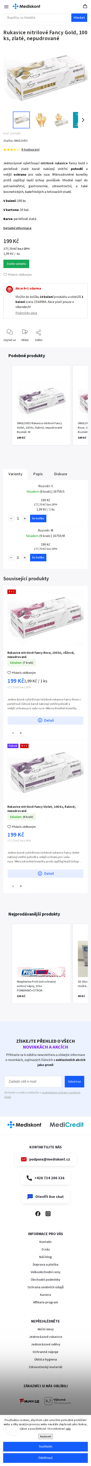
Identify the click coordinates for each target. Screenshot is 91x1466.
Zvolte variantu (16, 264)
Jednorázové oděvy (45, 1344)
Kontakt (45, 1242)
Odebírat (74, 1081)
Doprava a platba (45, 1264)
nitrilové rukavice (54, 163)
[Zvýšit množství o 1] (25, 518)
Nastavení (45, 1436)
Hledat (79, 17)
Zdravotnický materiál (45, 1367)
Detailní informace (17, 228)
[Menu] (4, 6)
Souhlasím (45, 1446)
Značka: (15, 141)
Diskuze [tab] (60, 474)
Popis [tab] (38, 474)
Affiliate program (45, 1302)
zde (68, 1429)
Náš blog (45, 1257)
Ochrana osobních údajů (46, 1287)
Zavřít (80, 347)
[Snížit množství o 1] (11, 518)
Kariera (45, 1294)
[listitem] (41, 405)
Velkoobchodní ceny (46, 1272)
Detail (49, 720)
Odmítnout (45, 1458)
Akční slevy (45, 1329)
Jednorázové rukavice (45, 1336)
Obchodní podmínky (45, 1279)
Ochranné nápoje (45, 1352)
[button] (7, 405)
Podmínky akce (26, 313)
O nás (45, 1249)
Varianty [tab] (15, 474)
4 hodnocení (30, 149)
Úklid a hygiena (45, 1359)
